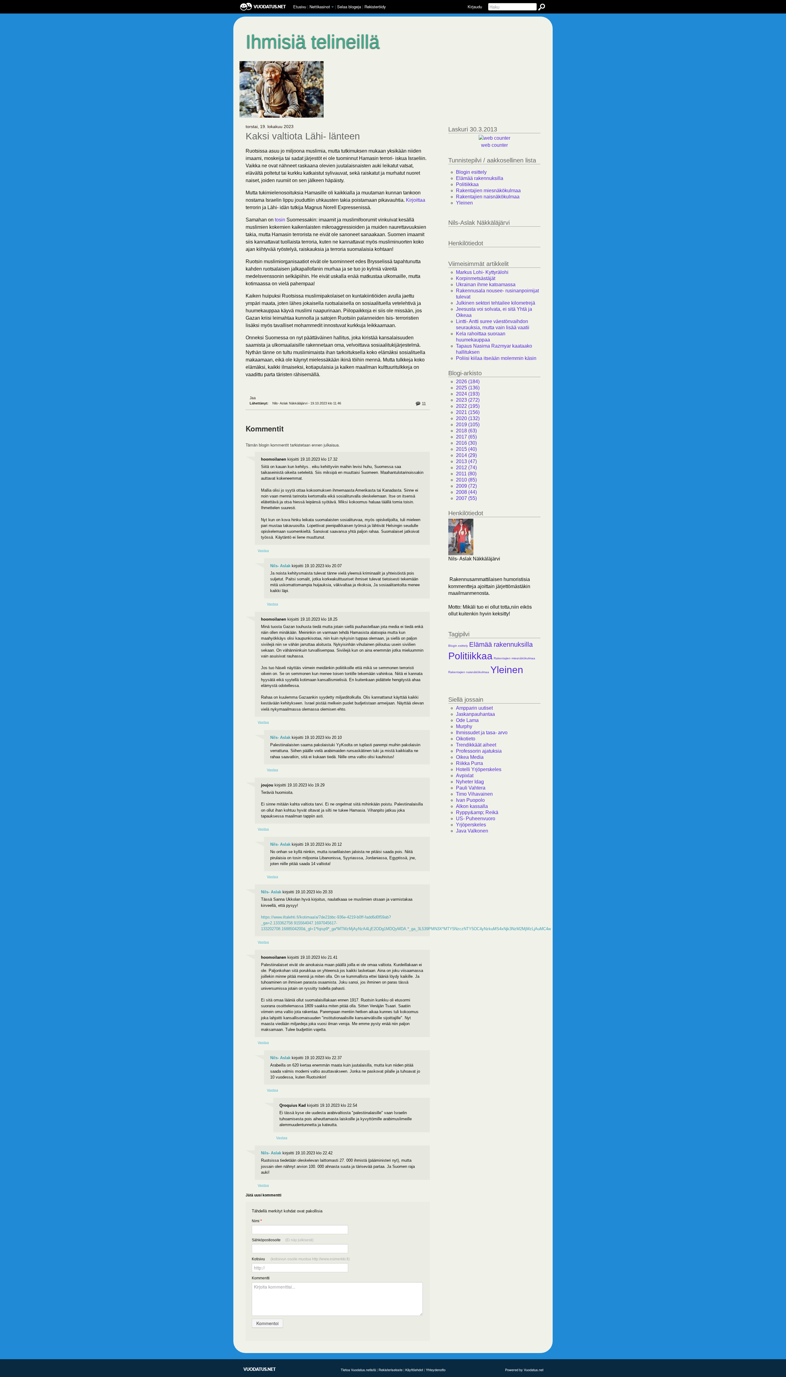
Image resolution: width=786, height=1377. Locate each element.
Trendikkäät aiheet (476, 744)
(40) (466, 449)
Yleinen (464, 202)
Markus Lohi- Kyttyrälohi (482, 272)
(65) (466, 436)
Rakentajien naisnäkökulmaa (487, 196)
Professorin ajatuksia (479, 751)
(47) (466, 461)
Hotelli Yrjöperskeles (478, 769)
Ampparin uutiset (474, 708)
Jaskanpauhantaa (475, 714)
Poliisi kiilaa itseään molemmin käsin (496, 358)
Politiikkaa (467, 184)
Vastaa (263, 550)
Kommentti (261, 1278)
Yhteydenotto (436, 1369)
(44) (466, 492)
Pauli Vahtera (470, 787)
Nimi (257, 1221)
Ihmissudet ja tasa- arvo (482, 732)
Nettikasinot (319, 7)
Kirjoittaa (415, 200)
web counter (494, 145)
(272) (468, 400)
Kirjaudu (475, 7)
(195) (468, 406)
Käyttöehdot (414, 1369)
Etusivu (299, 7)
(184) (468, 381)
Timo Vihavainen (474, 794)
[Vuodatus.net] (260, 1369)
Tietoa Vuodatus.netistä (358, 1369)
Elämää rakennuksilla (479, 178)
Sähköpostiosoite (282, 1240)
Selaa (349, 7)
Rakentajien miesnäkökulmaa (488, 190)
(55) (466, 498)
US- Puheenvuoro (475, 818)
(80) (466, 473)
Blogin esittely (471, 172)
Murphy (464, 726)
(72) (466, 486)
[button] (332, 7)
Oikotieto (465, 738)
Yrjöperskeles (471, 824)
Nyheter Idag (470, 781)
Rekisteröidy (375, 7)
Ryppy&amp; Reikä (477, 812)
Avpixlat (464, 775)
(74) (466, 467)
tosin (280, 219)
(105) (468, 424)
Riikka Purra (469, 763)
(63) (466, 430)
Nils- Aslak (280, 566)
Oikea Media (470, 757)
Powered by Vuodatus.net (524, 1369)
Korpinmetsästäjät (475, 278)
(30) (466, 443)
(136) (468, 387)
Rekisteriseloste (391, 1369)
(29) (466, 455)
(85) (466, 479)
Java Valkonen (472, 830)
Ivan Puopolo (470, 800)
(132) (468, 418)
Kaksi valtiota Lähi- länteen (303, 136)
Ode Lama (467, 720)
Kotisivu (301, 1259)
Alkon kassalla (472, 806)
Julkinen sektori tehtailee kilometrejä (495, 303)
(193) (468, 393)
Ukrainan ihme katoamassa (486, 284)
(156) (468, 412)
